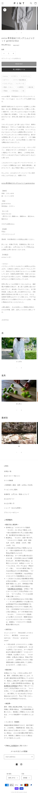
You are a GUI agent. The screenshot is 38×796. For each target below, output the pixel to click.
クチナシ (15, 76)
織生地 (31, 87)
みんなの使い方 (9, 503)
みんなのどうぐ (9, 499)
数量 (3, 49)
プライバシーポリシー (11, 512)
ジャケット (26, 76)
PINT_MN (16, 792)
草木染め (15, 91)
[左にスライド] (17, 33)
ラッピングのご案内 (10, 489)
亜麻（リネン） (9, 87)
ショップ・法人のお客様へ (13, 508)
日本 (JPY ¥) (11, 778)
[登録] (31, 757)
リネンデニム (8, 83)
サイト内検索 (8, 480)
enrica (6, 76)
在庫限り (21, 87)
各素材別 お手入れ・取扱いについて (16, 494)
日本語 (25, 778)
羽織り (6, 91)
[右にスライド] (21, 33)
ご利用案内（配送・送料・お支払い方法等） (19, 485)
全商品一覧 (7, 471)
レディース (20, 83)
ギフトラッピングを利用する (11, 58)
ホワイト (7, 80)
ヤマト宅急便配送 (20, 80)
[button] (2, 3)
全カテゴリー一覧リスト (12, 476)
